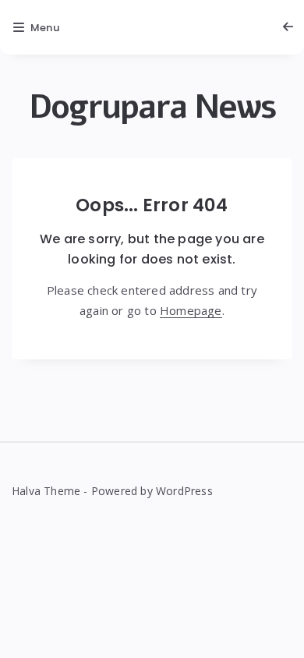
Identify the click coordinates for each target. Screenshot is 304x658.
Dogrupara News (152, 107)
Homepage (191, 310)
